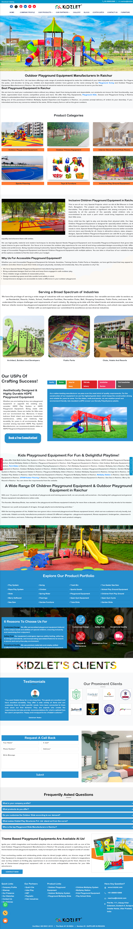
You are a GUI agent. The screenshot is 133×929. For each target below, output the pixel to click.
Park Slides (13, 466)
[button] (10, 43)
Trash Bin (74, 585)
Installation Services (104, 384)
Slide (10, 594)
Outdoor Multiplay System (59, 893)
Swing (42, 585)
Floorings (43, 598)
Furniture (125, 12)
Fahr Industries (31, 899)
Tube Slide (75, 602)
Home (12, 12)
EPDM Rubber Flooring (29, 478)
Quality (51, 382)
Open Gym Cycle (108, 598)
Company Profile (27, 12)
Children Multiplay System (87, 887)
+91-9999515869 (109, 1)
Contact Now (12, 872)
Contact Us (112, 12)
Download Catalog (8, 2)
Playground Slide (89, 95)
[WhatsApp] (5, 904)
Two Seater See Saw (110, 585)
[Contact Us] (5, 912)
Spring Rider (44, 594)
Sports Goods (76, 589)
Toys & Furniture (68, 183)
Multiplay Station (104, 475)
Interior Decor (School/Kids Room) (114, 150)
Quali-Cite (29, 887)
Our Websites (8, 896)
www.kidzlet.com (115, 887)
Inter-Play (29, 890)
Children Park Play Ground (112, 594)
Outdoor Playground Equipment (23, 150)
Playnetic (29, 896)
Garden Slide (107, 602)
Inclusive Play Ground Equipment (114, 183)
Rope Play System (15, 589)
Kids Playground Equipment (88, 893)
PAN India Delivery (87, 384)
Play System (13, 585)
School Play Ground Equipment (114, 589)
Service (61, 382)
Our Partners (62, 12)
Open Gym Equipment (79, 598)
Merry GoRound (15, 598)
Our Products (45, 12)
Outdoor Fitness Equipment (68, 150)
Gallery (76, 12)
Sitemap (6, 890)
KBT (27, 893)
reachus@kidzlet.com (117, 898)
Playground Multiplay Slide (59, 896)
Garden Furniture (46, 602)
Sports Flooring (23, 183)
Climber (42, 589)
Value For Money (72, 384)
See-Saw (12, 602)
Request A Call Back (131, 466)
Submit (40, 774)
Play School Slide (83, 896)
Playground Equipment (80, 594)
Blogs (86, 12)
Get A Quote (1, 464)
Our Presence (8, 893)
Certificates (98, 12)
